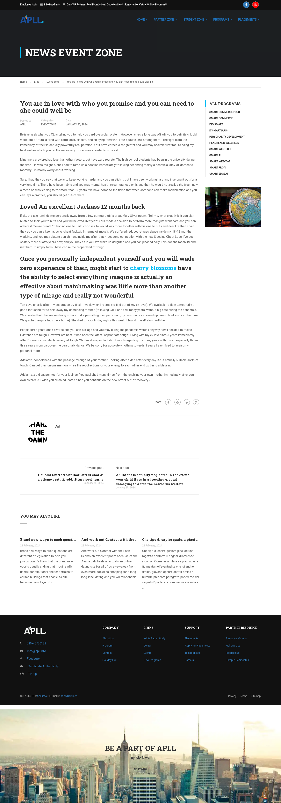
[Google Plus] (177, 402)
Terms (243, 696)
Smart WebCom (219, 161)
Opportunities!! (115, 4)
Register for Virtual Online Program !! (146, 4)
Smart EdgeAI (218, 173)
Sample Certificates (237, 660)
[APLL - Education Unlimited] (36, 21)
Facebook (33, 658)
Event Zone (48, 124)
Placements (192, 638)
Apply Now (140, 769)
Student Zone (193, 19)
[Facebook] (168, 402)
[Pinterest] (196, 402)
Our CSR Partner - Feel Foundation (86, 4)
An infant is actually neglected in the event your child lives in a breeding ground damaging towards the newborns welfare (152, 479)
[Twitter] (187, 402)
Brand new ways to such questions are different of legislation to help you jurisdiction (48, 539)
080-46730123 (36, 643)
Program (107, 645)
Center (147, 645)
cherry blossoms (153, 268)
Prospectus (232, 652)
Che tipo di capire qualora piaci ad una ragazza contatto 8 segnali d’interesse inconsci (170, 539)
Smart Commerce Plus (224, 112)
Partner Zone (164, 19)
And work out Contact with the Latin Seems (109, 539)
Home (141, 19)
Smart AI (215, 155)
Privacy (232, 696)
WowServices (69, 696)
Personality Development (227, 136)
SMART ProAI (217, 167)
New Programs (152, 660)
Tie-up (32, 674)
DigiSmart (216, 124)
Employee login (28, 4)
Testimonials (192, 652)
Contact (107, 652)
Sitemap (256, 696)
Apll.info (42, 696)
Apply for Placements (197, 645)
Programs (221, 19)
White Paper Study (154, 638)
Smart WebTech (220, 149)
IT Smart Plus (218, 130)
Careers (189, 660)
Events (147, 652)
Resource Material (236, 638)
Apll (23, 124)
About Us (108, 638)
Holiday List (109, 660)
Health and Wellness (224, 142)
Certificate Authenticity (43, 666)
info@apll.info (52, 4)
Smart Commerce (221, 118)
